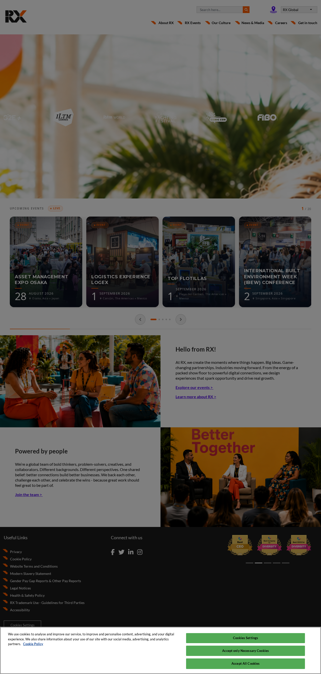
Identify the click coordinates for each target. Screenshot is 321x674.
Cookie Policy (33, 644)
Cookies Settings (245, 638)
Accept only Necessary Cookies (245, 651)
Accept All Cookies (245, 663)
